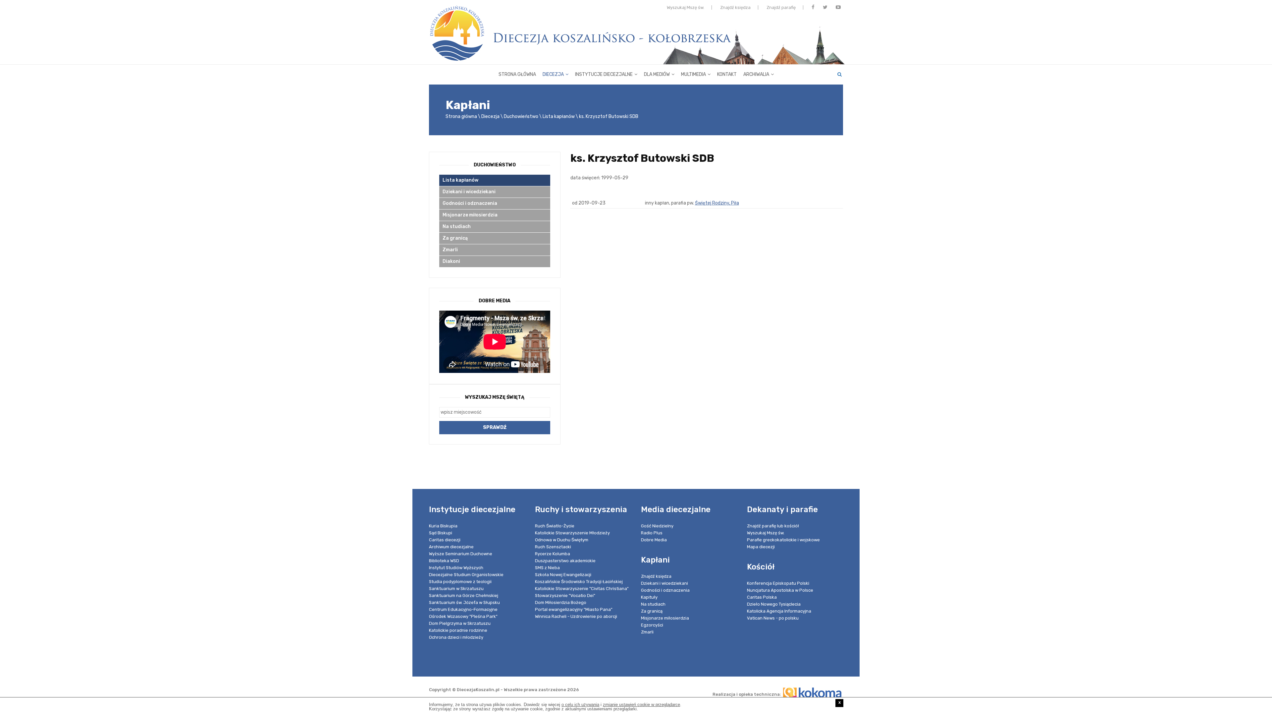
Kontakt (727, 74)
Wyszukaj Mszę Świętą (494, 397)
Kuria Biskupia (443, 525)
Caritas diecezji (444, 539)
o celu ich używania (580, 704)
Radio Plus (651, 532)
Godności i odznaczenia (470, 203)
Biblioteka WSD (444, 560)
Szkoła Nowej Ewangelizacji (563, 574)
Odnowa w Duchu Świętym (561, 539)
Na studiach (457, 226)
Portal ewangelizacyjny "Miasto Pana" (573, 609)
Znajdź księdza (735, 7)
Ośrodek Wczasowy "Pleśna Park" (463, 616)
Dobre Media (654, 539)
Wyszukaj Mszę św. (685, 7)
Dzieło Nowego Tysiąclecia (774, 604)
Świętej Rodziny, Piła (717, 203)
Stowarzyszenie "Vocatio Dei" (565, 595)
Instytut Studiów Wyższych (456, 567)
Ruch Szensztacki (553, 546)
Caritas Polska (762, 597)
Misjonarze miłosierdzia (470, 215)
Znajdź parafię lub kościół (773, 525)
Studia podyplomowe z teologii (460, 581)
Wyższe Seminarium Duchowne (460, 553)
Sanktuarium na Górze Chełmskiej (463, 595)
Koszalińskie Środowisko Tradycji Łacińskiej (579, 581)
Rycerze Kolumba (552, 553)
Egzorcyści (652, 625)
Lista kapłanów (559, 116)
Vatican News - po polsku (773, 618)
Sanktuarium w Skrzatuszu (456, 588)
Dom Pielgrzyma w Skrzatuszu (460, 623)
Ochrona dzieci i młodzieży (456, 637)
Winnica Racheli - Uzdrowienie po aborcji (576, 616)
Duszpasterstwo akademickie (565, 560)
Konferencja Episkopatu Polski (778, 583)
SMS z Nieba (547, 567)
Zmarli (450, 250)
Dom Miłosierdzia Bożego (560, 602)
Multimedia (693, 74)
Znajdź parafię (781, 7)
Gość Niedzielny (657, 525)
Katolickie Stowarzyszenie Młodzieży (572, 532)
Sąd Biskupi (440, 532)
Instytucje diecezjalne (604, 74)
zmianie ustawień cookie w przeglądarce (641, 704)
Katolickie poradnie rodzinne (458, 630)
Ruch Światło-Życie (554, 525)
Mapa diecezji (761, 546)
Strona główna (517, 74)
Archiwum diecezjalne (451, 546)
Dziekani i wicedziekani (469, 192)
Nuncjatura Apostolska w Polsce (780, 590)
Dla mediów (657, 74)
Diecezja (553, 74)
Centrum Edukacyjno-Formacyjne (463, 609)
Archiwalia (756, 74)
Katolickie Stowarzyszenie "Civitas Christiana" (582, 588)
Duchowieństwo (521, 116)
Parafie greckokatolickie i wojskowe (783, 539)
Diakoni (451, 261)
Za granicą (455, 238)
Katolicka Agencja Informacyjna (779, 611)
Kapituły (649, 597)
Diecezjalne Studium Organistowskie (466, 574)
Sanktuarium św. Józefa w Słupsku (464, 602)
